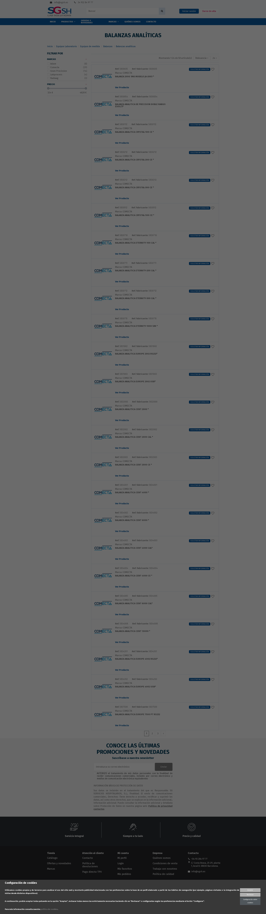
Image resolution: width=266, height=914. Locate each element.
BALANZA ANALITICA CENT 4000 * (132, 492)
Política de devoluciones (90, 865)
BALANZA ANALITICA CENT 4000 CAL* (134, 548)
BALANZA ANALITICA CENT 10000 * (132, 631)
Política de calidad (163, 874)
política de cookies (49, 909)
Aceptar (250, 890)
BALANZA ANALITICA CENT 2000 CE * (133, 465)
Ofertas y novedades (59, 863)
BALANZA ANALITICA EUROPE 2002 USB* (135, 381)
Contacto (87, 857)
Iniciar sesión (189, 11)
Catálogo (52, 857)
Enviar (163, 766)
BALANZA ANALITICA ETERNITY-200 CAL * (135, 270)
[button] (201, 58)
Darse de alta (209, 11)
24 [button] (214, 58)
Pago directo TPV (92, 871)
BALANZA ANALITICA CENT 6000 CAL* (134, 603)
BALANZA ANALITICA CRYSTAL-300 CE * (134, 187)
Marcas (51, 868)
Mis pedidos (124, 874)
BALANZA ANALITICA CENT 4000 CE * (133, 576)
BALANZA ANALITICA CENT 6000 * (132, 520)
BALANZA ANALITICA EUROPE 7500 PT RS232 (137, 714)
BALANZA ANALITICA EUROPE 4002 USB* (135, 687)
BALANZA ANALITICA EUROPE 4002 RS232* (136, 659)
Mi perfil (122, 857)
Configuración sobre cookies (250, 901)
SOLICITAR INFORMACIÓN (199, 69)
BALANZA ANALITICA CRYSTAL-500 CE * (134, 215)
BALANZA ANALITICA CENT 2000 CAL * (134, 437)
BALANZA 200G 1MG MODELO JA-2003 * (134, 76)
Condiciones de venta (165, 863)
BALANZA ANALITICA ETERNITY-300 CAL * (135, 298)
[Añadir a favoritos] (213, 69)
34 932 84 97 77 (85, 2)
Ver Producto (122, 87)
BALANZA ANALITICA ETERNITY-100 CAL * (135, 243)
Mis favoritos (124, 868)
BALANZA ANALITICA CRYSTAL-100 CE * (134, 132)
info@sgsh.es (60, 2)
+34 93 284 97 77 (199, 859)
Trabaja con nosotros (165, 868)
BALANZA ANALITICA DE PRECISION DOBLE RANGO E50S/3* (140, 105)
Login (120, 863)
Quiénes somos (162, 857)
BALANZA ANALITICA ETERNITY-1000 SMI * (136, 326)
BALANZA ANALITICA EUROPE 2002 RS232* (136, 354)
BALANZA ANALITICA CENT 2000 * (132, 409)
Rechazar (250, 895)
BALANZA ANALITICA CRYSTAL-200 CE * (134, 160)
